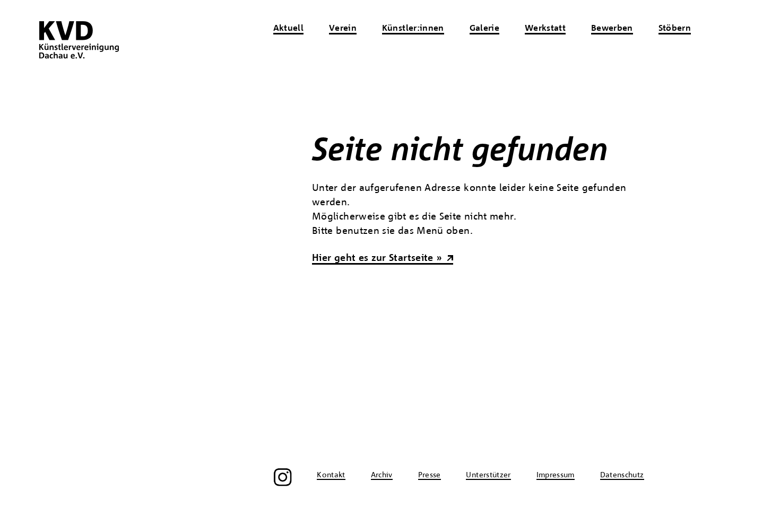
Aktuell (288, 28)
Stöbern (674, 28)
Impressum (555, 475)
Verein (343, 28)
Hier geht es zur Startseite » (377, 258)
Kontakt (331, 475)
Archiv (382, 475)
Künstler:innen (413, 28)
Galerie (485, 28)
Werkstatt (545, 28)
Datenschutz (622, 475)
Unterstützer (488, 475)
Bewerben (612, 28)
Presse (429, 475)
